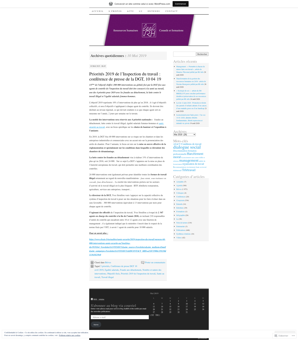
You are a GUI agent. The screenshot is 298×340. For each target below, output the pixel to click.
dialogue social (187, 147)
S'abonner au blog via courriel (113, 305)
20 (154, 309)
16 (178, 306)
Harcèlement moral (188, 155)
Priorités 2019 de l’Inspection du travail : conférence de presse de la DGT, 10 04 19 (125, 76)
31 (187, 312)
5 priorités (104, 266)
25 (195, 309)
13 (154, 306)
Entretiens (180, 207)
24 (187, 309)
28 (162, 312)
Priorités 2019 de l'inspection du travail (138, 273)
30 (178, 312)
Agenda (179, 185)
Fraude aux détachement (130, 269)
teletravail (177, 170)
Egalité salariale (112, 269)
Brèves (108, 262)
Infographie (180, 215)
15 (170, 306)
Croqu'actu (180, 200)
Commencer (180, 4)
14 (162, 306)
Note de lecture (181, 222)
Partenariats (180, 226)
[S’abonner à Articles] (92, 299)
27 (154, 312)
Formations (180, 211)
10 (187, 303)
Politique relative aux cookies (69, 335)
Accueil (98, 11)
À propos (115, 11)
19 (203, 306)
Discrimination (180, 150)
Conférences (180, 196)
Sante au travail (201, 167)
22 (170, 309)
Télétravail (189, 170)
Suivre (96, 324)
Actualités (180, 181)
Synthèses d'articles (183, 234)
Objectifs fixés (113, 273)
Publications (180, 230)
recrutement (191, 167)
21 (162, 309)
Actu (130, 11)
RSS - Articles (99, 299)
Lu (141, 11)
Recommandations (179, 167)
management (189, 160)
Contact (171, 11)
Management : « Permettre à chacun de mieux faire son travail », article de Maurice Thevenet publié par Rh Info (190, 69)
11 (195, 303)
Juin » (158, 314)
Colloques (180, 193)
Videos (179, 237)
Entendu (154, 11)
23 (178, 309)
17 (187, 306)
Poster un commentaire (155, 262)
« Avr (152, 314)
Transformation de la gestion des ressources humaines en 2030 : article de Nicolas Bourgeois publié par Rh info (191, 81)
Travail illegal (107, 277)
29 (170, 312)
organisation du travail (193, 164)
